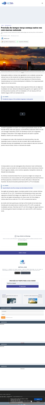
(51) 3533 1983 (3, 396)
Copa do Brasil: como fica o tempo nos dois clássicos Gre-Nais (18, 188)
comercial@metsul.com (17, 396)
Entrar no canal (23, 244)
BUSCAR (23, 286)
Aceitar (38, 399)
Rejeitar (38, 401)
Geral (2, 25)
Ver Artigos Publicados (26, 272)
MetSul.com (6, 38)
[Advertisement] (22, 15)
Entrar (3, 317)
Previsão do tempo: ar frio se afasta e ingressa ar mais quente (18, 99)
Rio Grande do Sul (8, 25)
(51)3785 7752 (9, 396)
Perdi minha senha (9, 317)
